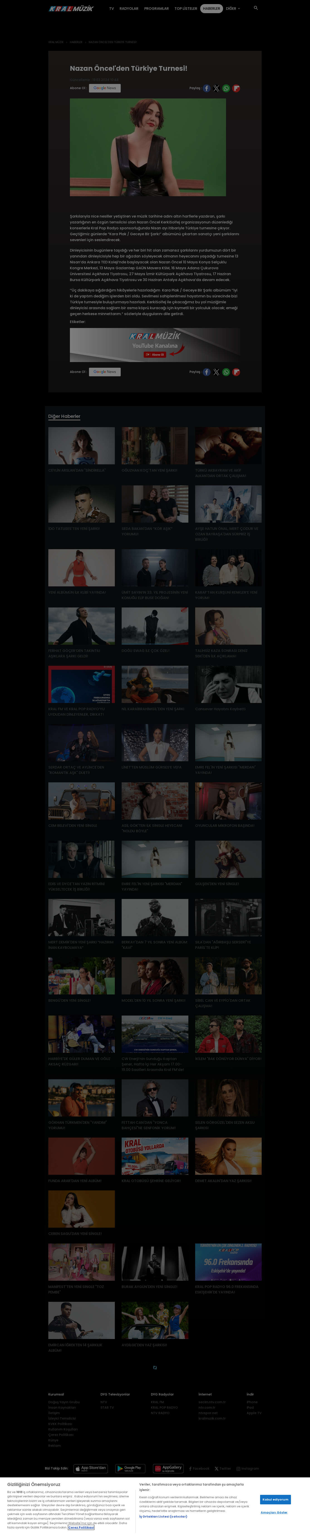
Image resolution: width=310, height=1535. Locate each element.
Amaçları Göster (274, 1512)
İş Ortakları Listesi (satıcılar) (163, 1516)
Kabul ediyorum (275, 1499)
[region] (155, 1506)
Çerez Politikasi (81, 1527)
